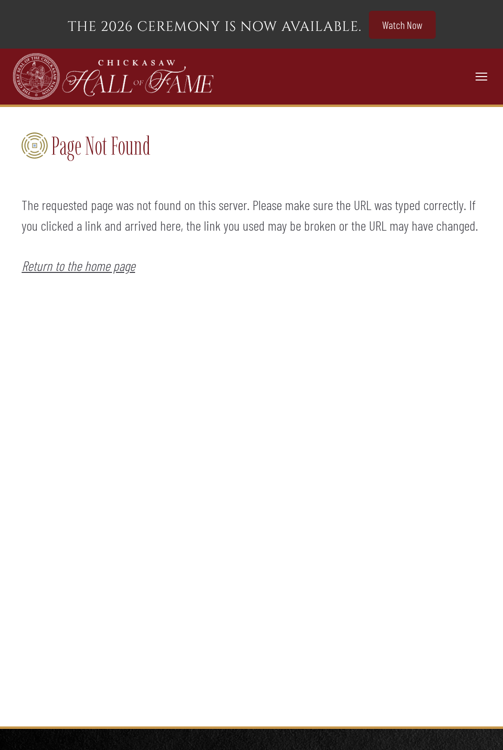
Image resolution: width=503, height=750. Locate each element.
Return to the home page (78, 265)
